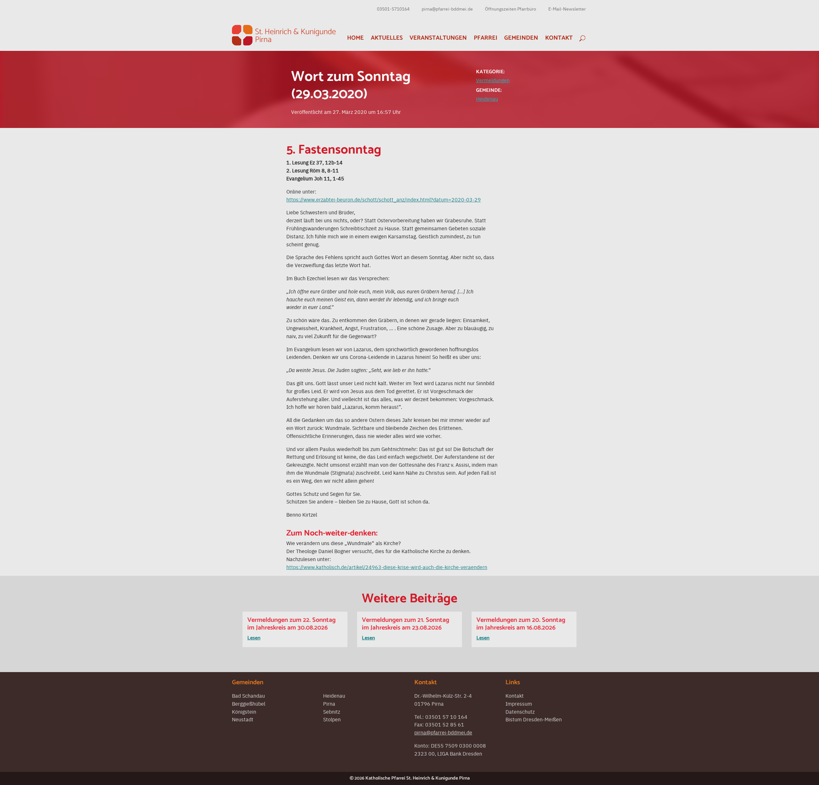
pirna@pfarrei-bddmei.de (447, 8)
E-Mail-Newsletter (567, 8)
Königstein (244, 711)
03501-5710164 (393, 8)
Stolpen (332, 719)
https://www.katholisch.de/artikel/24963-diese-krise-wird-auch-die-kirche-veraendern (386, 566)
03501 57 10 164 (446, 716)
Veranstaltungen (438, 38)
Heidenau (487, 98)
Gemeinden (521, 38)
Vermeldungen (493, 79)
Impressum (518, 703)
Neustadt (242, 719)
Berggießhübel (248, 703)
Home (355, 38)
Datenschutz (520, 711)
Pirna (329, 703)
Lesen (253, 638)
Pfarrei (485, 38)
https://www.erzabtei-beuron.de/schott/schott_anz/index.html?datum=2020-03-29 (383, 199)
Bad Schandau (248, 695)
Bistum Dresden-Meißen (533, 719)
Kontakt (559, 38)
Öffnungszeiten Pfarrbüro (510, 8)
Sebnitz (331, 711)
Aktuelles (387, 38)
